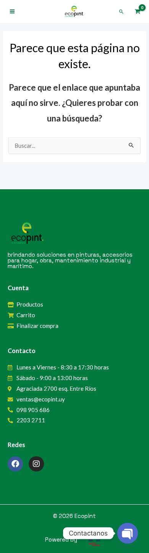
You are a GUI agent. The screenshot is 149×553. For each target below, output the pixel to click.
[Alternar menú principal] (12, 11)
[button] (121, 11)
